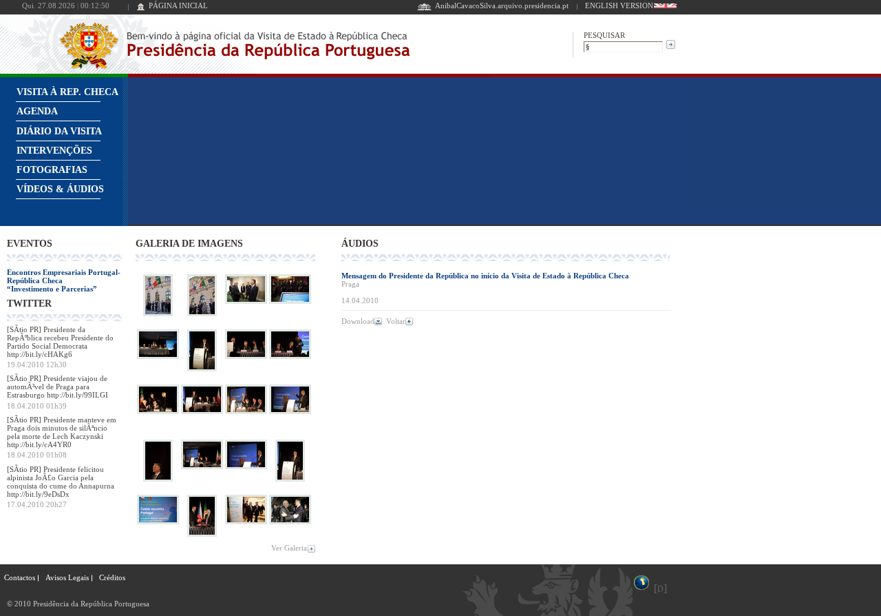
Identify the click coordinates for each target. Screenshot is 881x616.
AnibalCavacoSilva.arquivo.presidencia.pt (502, 5)
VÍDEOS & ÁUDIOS (60, 189)
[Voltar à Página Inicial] (140, 8)
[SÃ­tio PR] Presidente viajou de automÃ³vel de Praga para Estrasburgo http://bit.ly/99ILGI (57, 386)
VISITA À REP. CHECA (67, 92)
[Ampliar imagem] (158, 316)
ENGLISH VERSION (619, 5)
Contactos (19, 577)
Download (357, 321)
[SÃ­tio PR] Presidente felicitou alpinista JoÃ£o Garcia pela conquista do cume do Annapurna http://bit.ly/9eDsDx (60, 481)
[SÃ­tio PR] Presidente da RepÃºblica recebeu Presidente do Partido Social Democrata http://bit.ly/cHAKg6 (60, 341)
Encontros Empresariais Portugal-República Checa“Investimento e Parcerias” (63, 280)
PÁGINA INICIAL (178, 5)
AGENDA (37, 111)
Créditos (112, 577)
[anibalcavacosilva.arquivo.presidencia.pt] (424, 8)
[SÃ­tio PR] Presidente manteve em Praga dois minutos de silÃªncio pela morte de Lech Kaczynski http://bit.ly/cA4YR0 (61, 432)
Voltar (395, 321)
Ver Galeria (289, 548)
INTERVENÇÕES (54, 150)
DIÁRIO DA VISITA (59, 131)
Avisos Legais (67, 577)
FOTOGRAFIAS (52, 170)
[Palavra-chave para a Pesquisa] (623, 46)
